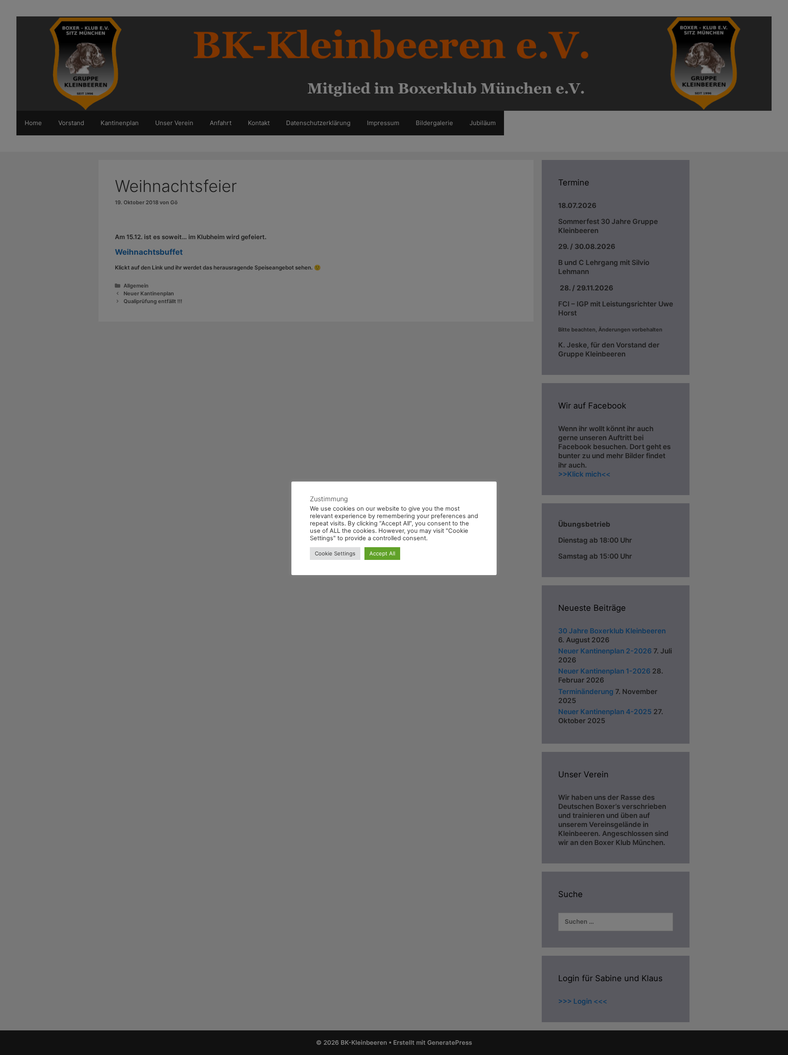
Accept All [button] (382, 553)
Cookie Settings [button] (335, 553)
